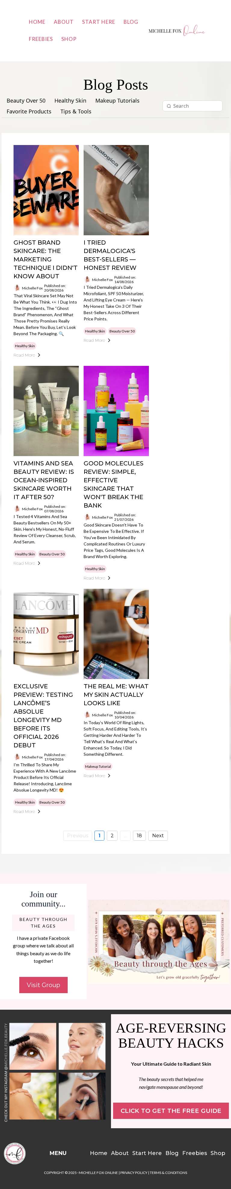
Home (37, 22)
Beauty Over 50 (26, 100)
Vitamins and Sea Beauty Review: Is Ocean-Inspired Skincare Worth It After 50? (44, 480)
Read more (24, 355)
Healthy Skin (70, 100)
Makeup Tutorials (117, 100)
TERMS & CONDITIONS (168, 1172)
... (125, 835)
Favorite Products (29, 111)
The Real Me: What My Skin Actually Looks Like (116, 695)
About (64, 22)
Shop (69, 39)
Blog (131, 22)
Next (158, 835)
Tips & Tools (75, 111)
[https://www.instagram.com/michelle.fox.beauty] (55, 1071)
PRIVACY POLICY (133, 1172)
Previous (77, 835)
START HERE (98, 22)
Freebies (41, 39)
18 (139, 835)
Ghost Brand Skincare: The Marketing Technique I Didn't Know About (46, 259)
